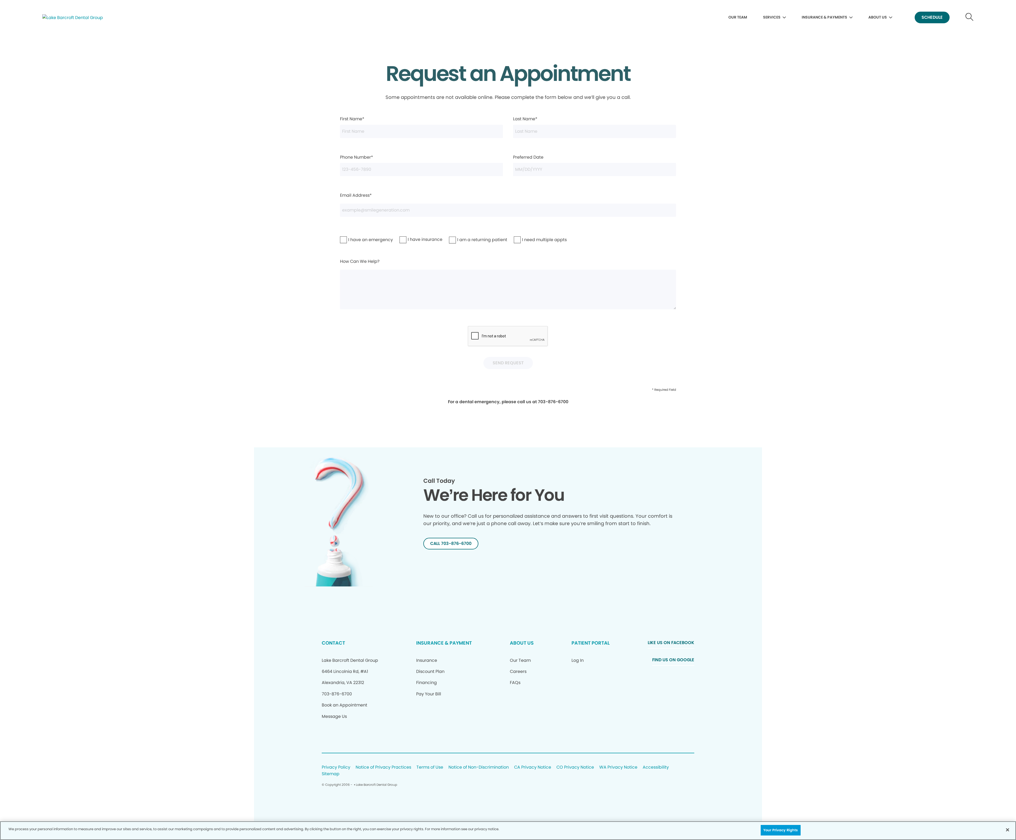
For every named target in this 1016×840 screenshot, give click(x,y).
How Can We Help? (359, 261)
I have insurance (414, 239)
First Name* (352, 119)
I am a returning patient (467, 240)
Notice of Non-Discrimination (478, 767)
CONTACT (333, 643)
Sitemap (330, 774)
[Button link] (969, 17)
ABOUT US (877, 17)
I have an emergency (357, 240)
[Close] (1007, 830)
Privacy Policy (336, 767)
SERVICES (772, 17)
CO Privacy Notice (575, 767)
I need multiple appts (530, 240)
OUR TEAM (737, 17)
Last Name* (525, 119)
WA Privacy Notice (618, 767)
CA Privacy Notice (532, 767)
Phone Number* (356, 157)
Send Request (508, 363)
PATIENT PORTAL (591, 643)
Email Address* (356, 195)
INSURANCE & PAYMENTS (824, 17)
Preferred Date (528, 157)
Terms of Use (429, 767)
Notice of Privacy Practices (383, 767)
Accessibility (656, 767)
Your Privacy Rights (780, 830)
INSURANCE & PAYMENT (444, 643)
